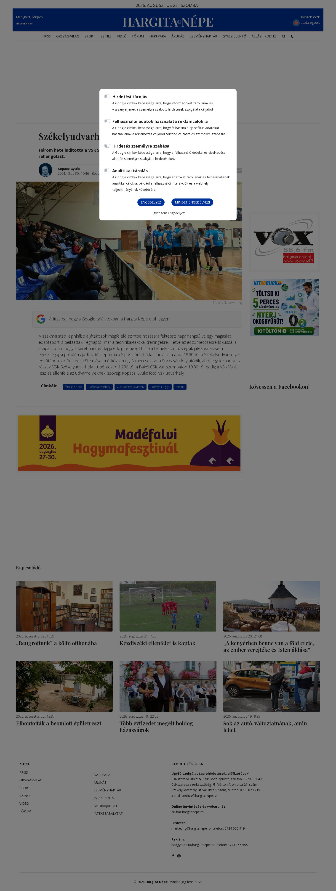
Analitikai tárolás (130, 170)
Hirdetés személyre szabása (140, 146)
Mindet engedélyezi (192, 202)
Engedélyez (151, 202)
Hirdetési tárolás (129, 96)
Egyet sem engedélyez (168, 213)
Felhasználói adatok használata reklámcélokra (160, 121)
